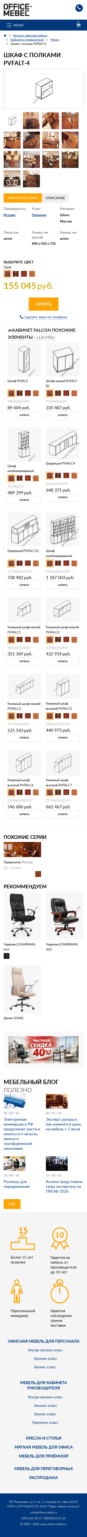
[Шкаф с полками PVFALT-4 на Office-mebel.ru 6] (31, 140)
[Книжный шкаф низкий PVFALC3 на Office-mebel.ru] (24, 686)
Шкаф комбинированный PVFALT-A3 (59, 556)
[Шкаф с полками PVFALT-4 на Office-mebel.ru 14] (31, 178)
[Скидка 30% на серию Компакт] (43, 1049)
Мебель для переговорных (43, 1468)
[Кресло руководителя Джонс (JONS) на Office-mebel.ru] (22, 989)
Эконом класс (45, 1358)
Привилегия (12, 862)
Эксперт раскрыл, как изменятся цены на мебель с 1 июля (63, 1124)
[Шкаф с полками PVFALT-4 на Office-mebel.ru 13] (12, 178)
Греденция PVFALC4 (60, 463)
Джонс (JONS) (13, 1018)
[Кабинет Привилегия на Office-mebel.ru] (22, 849)
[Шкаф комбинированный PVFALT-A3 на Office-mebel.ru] (63, 529)
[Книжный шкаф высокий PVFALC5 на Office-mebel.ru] (63, 686)
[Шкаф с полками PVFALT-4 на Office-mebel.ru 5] (12, 140)
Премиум (39, 215)
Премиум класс (45, 1422)
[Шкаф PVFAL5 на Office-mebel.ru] (24, 359)
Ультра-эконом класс (45, 1350)
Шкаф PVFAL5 (17, 381)
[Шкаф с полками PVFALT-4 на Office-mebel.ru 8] (70, 140)
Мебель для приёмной (43, 1456)
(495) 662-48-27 (31, 1518)
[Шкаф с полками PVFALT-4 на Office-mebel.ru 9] (12, 159)
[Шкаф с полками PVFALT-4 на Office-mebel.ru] (43, 89)
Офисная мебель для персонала (44, 1341)
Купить (43, 304)
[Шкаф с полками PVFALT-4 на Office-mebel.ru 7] (50, 140)
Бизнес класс (45, 1366)
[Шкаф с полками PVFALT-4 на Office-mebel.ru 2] (31, 120)
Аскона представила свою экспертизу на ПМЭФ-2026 (64, 1186)
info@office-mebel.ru (43, 1512)
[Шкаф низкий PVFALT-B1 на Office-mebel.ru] (62, 359)
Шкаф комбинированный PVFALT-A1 (20, 471)
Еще (12, 1204)
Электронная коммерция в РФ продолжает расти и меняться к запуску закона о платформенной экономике (22, 1134)
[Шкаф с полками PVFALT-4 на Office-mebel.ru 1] (12, 120)
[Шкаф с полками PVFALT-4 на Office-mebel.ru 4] (70, 120)
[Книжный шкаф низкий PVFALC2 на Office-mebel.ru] (63, 609)
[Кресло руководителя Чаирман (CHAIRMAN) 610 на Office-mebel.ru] (22, 915)
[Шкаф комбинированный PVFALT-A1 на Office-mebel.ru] (24, 444)
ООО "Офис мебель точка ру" (60, 1506)
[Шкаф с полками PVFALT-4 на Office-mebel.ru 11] (50, 159)
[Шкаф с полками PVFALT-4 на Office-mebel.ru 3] (50, 120)
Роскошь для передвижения (17, 1184)
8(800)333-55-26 (55, 1518)
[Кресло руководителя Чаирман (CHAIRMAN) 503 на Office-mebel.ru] (65, 915)
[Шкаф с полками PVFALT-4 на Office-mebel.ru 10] (31, 159)
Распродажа (43, 1477)
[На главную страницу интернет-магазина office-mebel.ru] (18, 9)
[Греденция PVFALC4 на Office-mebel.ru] (63, 443)
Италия (9, 215)
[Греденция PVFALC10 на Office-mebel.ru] (24, 529)
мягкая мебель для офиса (43, 1447)
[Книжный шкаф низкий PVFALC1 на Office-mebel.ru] (24, 609)
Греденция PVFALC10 (23, 551)
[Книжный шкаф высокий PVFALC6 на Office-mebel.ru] (24, 762)
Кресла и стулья (43, 1438)
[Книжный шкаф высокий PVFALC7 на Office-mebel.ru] (63, 762)
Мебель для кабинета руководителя (43, 1385)
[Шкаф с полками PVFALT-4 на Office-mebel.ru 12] (70, 159)
